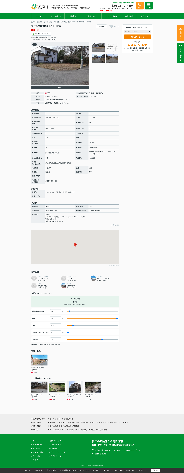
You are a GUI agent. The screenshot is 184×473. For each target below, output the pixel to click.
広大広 (118, 422)
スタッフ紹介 (38, 452)
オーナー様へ (111, 16)
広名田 (69, 422)
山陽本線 (68, 426)
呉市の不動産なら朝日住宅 (107, 441)
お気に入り (140, 8)
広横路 (111, 422)
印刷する (102, 26)
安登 (84, 429)
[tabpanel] (105, 53)
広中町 (93, 422)
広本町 (76, 422)
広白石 (125, 422)
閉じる (155, 470)
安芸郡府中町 (67, 418)
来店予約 (181, 34)
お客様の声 (37, 444)
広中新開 (85, 422)
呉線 (50, 426)
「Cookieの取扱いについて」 (127, 470)
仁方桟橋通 (102, 422)
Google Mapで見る (113, 265)
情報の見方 (116, 225)
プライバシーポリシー (59, 452)
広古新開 (52, 422)
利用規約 (54, 448)
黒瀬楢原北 (45, 37)
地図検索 (72, 16)
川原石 (97, 429)
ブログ (35, 460)
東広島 (56, 103)
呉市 (49, 418)
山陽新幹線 (48, 103)
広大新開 (61, 422)
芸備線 (76, 426)
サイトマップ (56, 456)
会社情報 (129, 16)
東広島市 (39, 37)
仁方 (67, 429)
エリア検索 (54, 16)
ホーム (38, 16)
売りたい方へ (92, 16)
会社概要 (36, 448)
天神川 (104, 429)
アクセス (144, 16)
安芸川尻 (74, 429)
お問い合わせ (181, 54)
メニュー (148, 7)
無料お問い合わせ (137, 37)
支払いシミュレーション (42, 33)
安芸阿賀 (60, 429)
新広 (49, 429)
